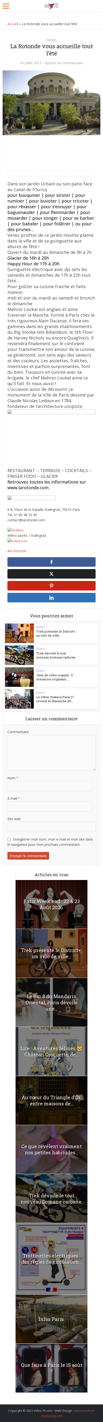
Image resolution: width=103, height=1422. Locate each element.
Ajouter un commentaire (64, 63)
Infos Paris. (52, 1319)
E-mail (13, 798)
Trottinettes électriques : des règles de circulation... (51, 1259)
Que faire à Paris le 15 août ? (51, 1368)
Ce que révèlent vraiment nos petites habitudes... (51, 1149)
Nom (12, 778)
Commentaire (18, 732)
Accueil (12, 24)
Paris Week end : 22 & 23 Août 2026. (51, 904)
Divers (52, 40)
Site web (14, 819)
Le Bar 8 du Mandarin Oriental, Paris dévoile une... (52, 1002)
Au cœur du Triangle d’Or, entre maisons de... (51, 1100)
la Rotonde (18, 551)
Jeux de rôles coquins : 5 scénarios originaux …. (54, 677)
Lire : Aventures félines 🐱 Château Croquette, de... (51, 1051)
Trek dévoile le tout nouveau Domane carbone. (56, 655)
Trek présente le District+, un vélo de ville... (56, 633)
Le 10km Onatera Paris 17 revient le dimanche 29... (55, 699)
